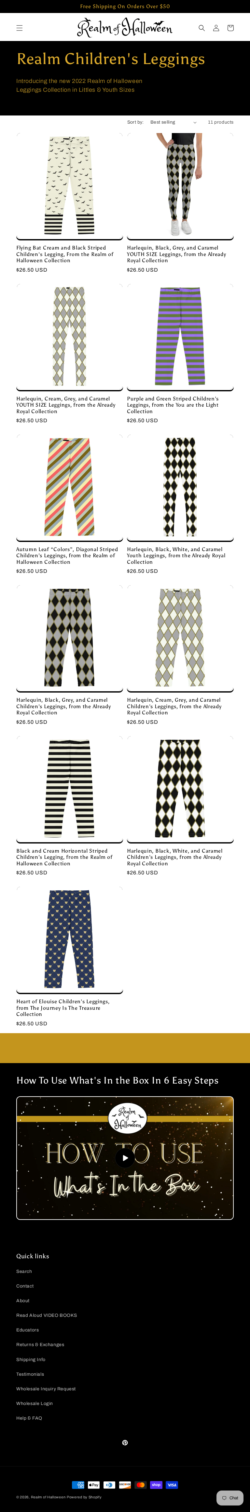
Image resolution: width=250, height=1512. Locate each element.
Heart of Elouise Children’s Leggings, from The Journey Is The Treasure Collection (63, 1007)
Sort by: (135, 122)
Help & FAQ (29, 1418)
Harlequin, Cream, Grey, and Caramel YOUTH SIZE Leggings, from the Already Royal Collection (66, 405)
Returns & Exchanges (40, 1344)
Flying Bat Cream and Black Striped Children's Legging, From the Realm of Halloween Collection (65, 254)
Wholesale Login (34, 1403)
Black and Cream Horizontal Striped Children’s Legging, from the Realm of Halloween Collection (64, 857)
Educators (27, 1330)
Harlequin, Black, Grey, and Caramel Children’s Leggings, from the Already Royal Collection (63, 706)
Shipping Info (31, 1359)
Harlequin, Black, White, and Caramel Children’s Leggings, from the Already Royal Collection (175, 857)
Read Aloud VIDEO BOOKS (46, 1315)
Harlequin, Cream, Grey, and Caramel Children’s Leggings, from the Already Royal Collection (174, 706)
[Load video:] (125, 1158)
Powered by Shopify (84, 1497)
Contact (25, 1286)
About (23, 1300)
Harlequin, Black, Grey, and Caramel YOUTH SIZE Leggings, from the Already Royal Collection (176, 254)
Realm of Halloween (48, 1497)
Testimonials (30, 1374)
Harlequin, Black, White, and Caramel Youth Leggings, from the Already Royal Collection (176, 555)
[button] (19, 28)
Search (24, 1271)
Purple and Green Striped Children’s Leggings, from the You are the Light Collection (173, 405)
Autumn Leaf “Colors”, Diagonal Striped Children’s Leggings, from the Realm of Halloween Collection (67, 555)
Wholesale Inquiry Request (46, 1388)
